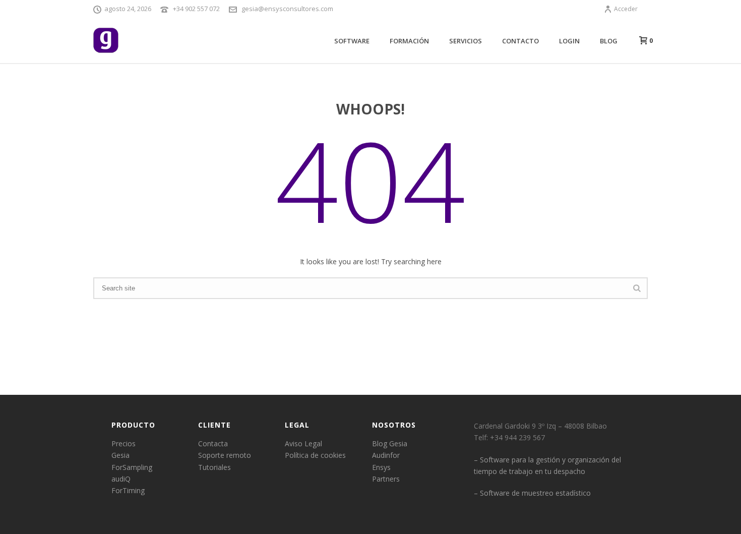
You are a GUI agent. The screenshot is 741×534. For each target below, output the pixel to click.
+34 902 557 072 (196, 8)
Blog (609, 40)
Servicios (465, 40)
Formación (409, 40)
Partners (386, 479)
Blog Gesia (389, 443)
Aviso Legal (303, 443)
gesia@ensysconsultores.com (287, 8)
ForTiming (128, 490)
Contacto (520, 40)
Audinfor (386, 455)
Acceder (626, 9)
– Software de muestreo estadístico (532, 493)
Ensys (381, 467)
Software (351, 40)
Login (569, 40)
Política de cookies (315, 455)
